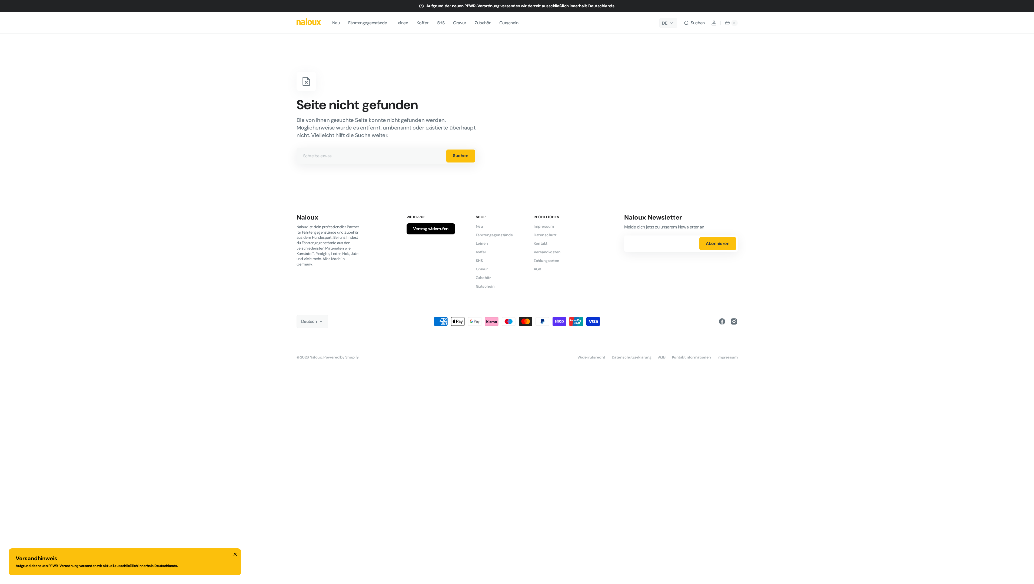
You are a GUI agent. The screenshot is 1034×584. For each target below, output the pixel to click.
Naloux (316, 357)
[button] (694, 23)
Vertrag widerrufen (430, 228)
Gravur (482, 269)
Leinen (482, 243)
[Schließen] (235, 554)
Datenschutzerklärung (631, 357)
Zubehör (483, 277)
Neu (479, 226)
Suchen (460, 155)
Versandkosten (547, 252)
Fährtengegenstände (494, 235)
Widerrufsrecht (591, 357)
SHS (479, 260)
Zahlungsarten (546, 260)
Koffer (481, 252)
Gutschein (485, 286)
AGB (537, 269)
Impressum (544, 226)
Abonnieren (717, 243)
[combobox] (387, 156)
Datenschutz (545, 235)
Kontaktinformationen (691, 357)
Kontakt (540, 243)
